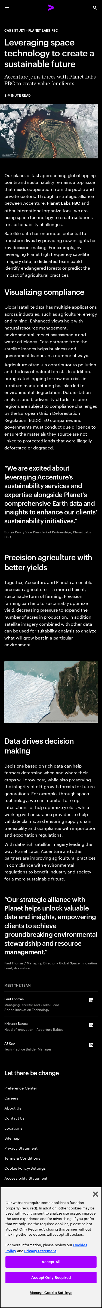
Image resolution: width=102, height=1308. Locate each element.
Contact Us (14, 1118)
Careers (11, 1098)
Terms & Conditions (22, 1158)
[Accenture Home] (51, 7)
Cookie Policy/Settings (24, 1168)
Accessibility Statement (25, 1178)
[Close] (95, 1194)
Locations (13, 1128)
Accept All (51, 1262)
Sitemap (12, 1138)
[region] (51, 1247)
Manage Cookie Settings (51, 1292)
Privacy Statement (21, 1148)
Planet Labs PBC (63, 203)
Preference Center (20, 1088)
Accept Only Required (51, 1277)
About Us (12, 1108)
